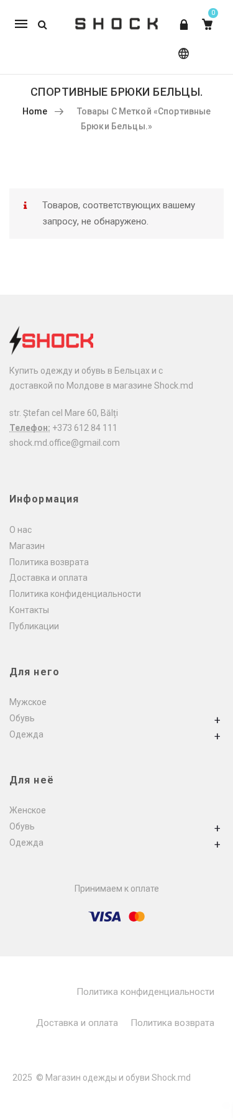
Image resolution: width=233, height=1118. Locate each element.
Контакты (29, 610)
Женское (27, 810)
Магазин (27, 546)
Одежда (26, 734)
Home (35, 111)
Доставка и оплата (48, 578)
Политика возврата (49, 562)
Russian (181, 59)
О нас (20, 530)
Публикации (34, 626)
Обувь (22, 718)
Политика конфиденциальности (75, 594)
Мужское (28, 702)
